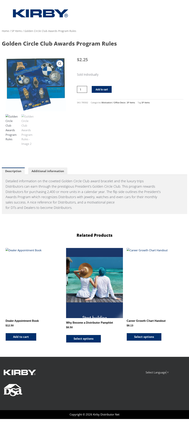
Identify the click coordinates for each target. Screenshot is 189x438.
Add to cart (102, 89)
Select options (83, 338)
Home (5, 31)
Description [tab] (13, 171)
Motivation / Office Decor (114, 102)
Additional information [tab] (48, 171)
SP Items (16, 31)
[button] (59, 63)
